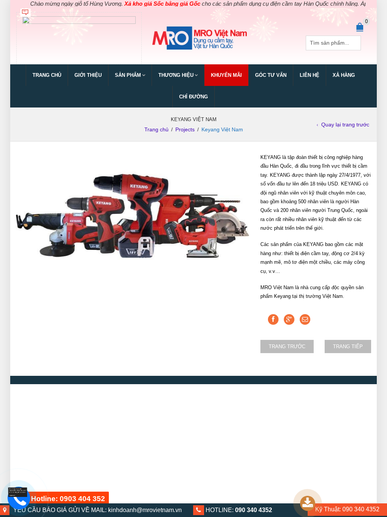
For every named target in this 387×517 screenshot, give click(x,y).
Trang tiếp (348, 346)
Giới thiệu (88, 75)
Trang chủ (47, 75)
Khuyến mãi (226, 75)
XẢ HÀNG (344, 75)
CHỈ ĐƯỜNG (193, 97)
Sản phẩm (128, 75)
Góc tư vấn (270, 75)
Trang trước (287, 346)
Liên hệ (309, 75)
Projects (185, 129)
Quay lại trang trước (345, 124)
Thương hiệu (176, 75)
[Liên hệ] (16, 492)
